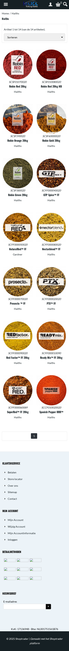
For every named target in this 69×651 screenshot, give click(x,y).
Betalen (12, 472)
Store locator (15, 479)
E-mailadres (10, 601)
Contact (12, 498)
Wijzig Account (16, 526)
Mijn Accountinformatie (22, 533)
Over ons (13, 485)
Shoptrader (22, 638)
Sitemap (12, 492)
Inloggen (12, 539)
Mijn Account (15, 519)
